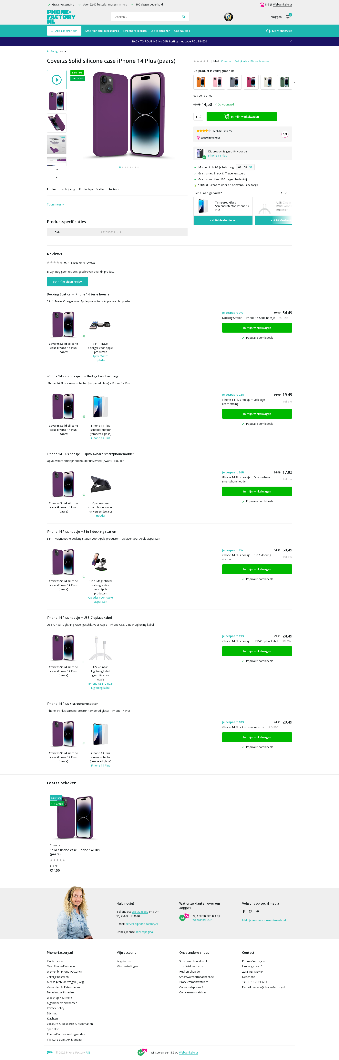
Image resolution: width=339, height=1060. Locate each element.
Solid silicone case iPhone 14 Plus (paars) (75, 852)
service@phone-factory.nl (142, 924)
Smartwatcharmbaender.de (196, 977)
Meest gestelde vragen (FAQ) (65, 982)
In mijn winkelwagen (245, 117)
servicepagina (144, 932)
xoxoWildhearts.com (192, 966)
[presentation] (294, 82)
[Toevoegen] (94, 868)
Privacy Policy (55, 1008)
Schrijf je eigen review (67, 281)
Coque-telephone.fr (191, 987)
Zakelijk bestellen (58, 977)
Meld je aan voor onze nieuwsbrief (264, 920)
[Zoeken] (184, 17)
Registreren (124, 961)
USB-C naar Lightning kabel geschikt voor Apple (100, 673)
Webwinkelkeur (282, 4)
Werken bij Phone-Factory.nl (65, 971)
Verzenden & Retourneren (63, 987)
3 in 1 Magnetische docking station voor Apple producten (101, 587)
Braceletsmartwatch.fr (193, 982)
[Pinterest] (257, 912)
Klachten (52, 1018)
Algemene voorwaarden (62, 1003)
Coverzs (226, 61)
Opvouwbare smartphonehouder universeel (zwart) (100, 507)
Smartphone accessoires (102, 31)
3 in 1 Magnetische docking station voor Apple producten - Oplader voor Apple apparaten (103, 538)
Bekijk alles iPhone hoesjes (252, 61)
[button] (119, 167)
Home (63, 51)
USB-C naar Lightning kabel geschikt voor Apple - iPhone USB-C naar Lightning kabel (100, 624)
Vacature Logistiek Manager (64, 1039)
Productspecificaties (92, 189)
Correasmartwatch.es (193, 992)
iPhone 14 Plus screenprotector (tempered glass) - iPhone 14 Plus (88, 383)
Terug (54, 51)
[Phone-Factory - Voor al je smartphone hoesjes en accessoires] (61, 16)
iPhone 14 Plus (217, 156)
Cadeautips (182, 31)
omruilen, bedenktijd (223, 179)
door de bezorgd (225, 185)
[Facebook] (243, 912)
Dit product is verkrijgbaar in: (213, 71)
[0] (287, 16)
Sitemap (52, 1013)
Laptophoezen (160, 31)
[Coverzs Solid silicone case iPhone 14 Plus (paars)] (75, 818)
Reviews (113, 189)
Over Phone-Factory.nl (61, 966)
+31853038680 (257, 982)
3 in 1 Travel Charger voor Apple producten (100, 348)
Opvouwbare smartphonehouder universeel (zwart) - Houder (85, 461)
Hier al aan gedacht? (207, 193)
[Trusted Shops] (228, 17)
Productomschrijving (61, 189)
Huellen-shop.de (189, 971)
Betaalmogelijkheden (60, 992)
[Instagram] (250, 912)
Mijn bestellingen (127, 966)
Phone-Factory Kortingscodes (66, 1034)
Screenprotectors (135, 31)
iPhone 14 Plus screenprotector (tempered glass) (100, 430)
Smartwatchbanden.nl (193, 961)
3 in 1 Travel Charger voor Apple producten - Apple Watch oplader (88, 301)
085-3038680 (140, 911)
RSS (88, 1052)
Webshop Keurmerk (59, 997)
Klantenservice (281, 31)
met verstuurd (221, 173)
